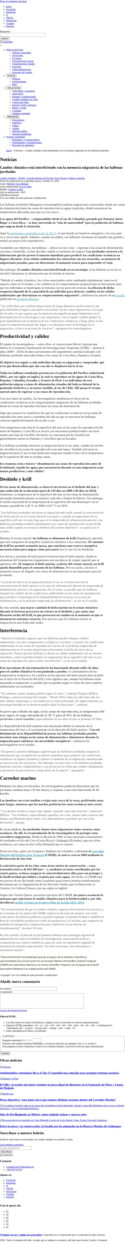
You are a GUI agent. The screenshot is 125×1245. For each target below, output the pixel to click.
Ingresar (10, 26)
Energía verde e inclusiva (24, 105)
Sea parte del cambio (22, 72)
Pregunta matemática (12, 1040)
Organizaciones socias (23, 61)
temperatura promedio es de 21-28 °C (32, 233)
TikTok (9, 18)
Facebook (11, 9)
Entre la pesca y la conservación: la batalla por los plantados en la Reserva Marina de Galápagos (60, 1126)
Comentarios (6, 992)
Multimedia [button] (12, 116)
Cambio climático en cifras (25, 99)
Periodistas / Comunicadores (25, 139)
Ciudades (16, 110)
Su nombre (5, 988)
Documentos (18, 120)
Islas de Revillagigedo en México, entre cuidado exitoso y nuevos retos (43, 1114)
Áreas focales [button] (13, 87)
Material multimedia (21, 134)
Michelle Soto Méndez (18, 184)
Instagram (11, 12)
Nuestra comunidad (21, 52)
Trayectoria (17, 55)
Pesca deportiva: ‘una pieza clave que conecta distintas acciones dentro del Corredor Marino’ (58, 1099)
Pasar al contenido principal (13, 1)
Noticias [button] (11, 75)
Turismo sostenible (21, 113)
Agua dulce (17, 93)
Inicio (9, 6)
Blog (14, 84)
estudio (120, 295)
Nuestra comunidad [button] (15, 137)
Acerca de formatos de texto (13, 1010)
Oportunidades (19, 81)
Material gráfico (19, 131)
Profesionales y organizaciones (27, 142)
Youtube (10, 23)
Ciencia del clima (20, 102)
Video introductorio (21, 69)
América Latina (15, 189)
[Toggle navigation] (1, 45)
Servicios (16, 66)
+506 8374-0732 (14, 1169)
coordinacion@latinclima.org (20, 1167)
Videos (15, 125)
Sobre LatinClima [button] (14, 49)
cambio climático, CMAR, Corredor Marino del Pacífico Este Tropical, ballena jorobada (42, 178)
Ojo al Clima (25, 186)
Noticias (16, 78)
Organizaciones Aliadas (23, 63)
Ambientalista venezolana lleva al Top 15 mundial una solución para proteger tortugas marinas (59, 1072)
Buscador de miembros (23, 145)
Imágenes (16, 122)
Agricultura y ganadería (23, 91)
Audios (15, 128)
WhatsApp (11, 20)
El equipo (16, 58)
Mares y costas (19, 108)
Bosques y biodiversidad (24, 96)
